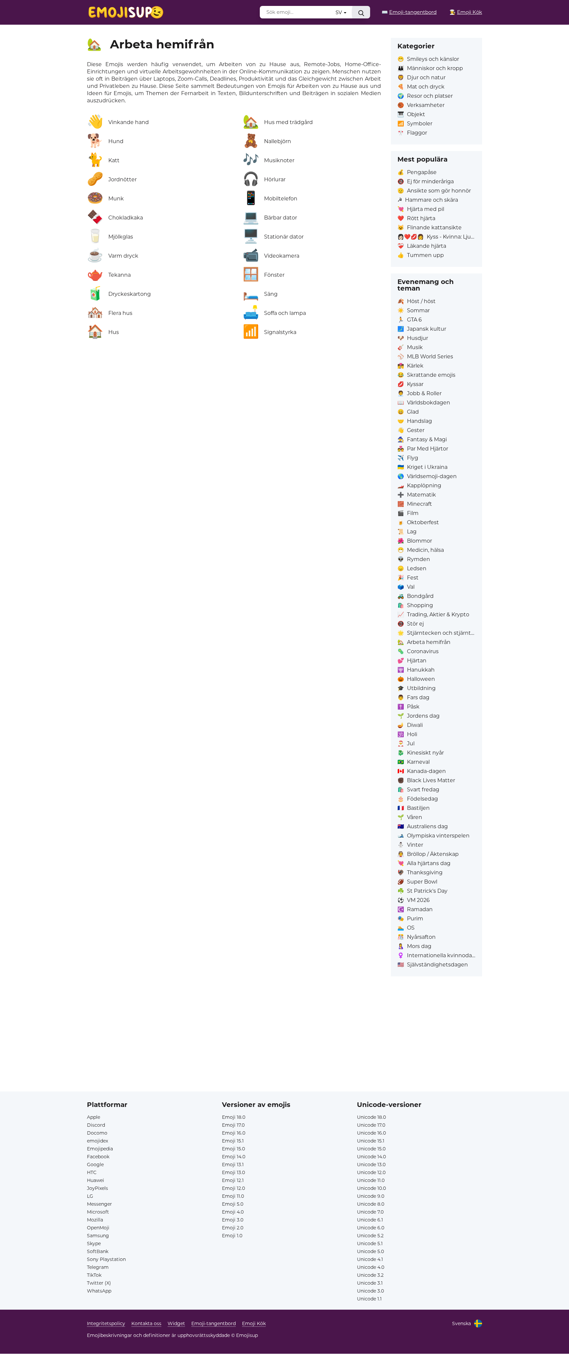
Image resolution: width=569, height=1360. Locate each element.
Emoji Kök (254, 1323)
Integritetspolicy (106, 1323)
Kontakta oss (146, 1323)
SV (339, 12)
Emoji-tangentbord (213, 1323)
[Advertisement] (284, 1045)
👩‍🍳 (465, 12)
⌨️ (409, 12)
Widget (176, 1323)
